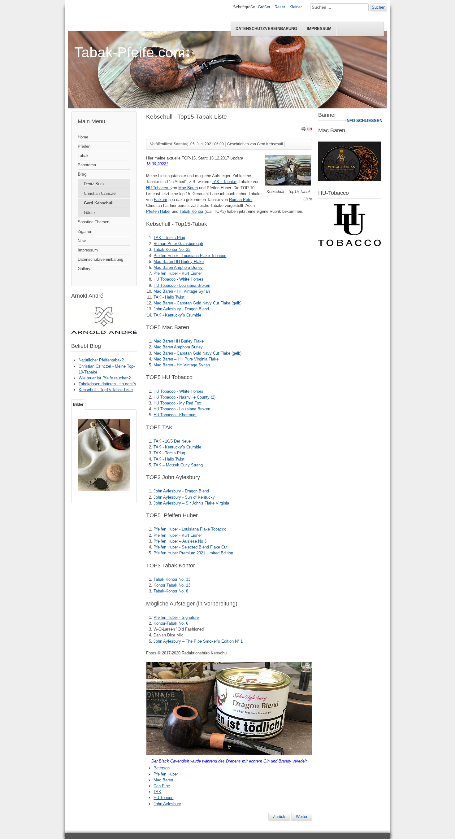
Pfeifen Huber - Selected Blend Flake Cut (191, 547)
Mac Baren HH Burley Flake (179, 261)
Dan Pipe (162, 786)
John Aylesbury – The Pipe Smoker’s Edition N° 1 (198, 641)
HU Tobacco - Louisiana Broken (182, 285)
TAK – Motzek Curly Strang (178, 465)
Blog (82, 174)
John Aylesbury (167, 804)
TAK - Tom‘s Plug (169, 237)
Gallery (84, 268)
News (83, 240)
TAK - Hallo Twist (169, 297)
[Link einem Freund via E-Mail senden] (309, 130)
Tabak (83, 155)
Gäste (89, 212)
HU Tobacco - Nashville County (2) (184, 397)
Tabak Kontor (191, 211)
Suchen (378, 7)
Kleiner (295, 7)
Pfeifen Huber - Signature (176, 617)
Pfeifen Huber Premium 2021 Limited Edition (193, 553)
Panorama (87, 165)
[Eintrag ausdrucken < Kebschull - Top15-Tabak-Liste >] (304, 130)
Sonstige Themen (93, 222)
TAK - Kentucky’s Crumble (177, 315)
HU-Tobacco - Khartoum (175, 415)
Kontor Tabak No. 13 (172, 585)
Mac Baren (188, 188)
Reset (280, 7)
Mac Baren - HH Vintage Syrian (182, 291)
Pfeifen (84, 146)
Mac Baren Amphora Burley (178, 267)
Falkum (160, 199)
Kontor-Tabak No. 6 (171, 623)
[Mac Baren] (349, 179)
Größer (264, 7)
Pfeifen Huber (158, 211)
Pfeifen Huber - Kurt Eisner (178, 273)
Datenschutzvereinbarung (266, 28)
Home (83, 137)
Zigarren (85, 231)
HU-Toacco (163, 797)
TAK (157, 791)
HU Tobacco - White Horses (178, 279)
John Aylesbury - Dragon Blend (181, 309)
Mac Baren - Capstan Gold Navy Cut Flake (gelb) (197, 303)
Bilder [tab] (78, 404)
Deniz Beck (94, 183)
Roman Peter (240, 199)
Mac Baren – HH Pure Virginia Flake (186, 359)
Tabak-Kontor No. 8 (171, 591)
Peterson (162, 768)
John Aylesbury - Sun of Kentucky (184, 497)
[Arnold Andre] (104, 332)
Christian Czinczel (100, 193)
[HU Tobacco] (349, 245)
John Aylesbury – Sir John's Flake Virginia (191, 503)
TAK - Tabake (224, 181)
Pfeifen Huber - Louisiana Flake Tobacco (190, 255)
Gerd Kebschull (99, 203)
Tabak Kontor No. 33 (172, 249)
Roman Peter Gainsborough (178, 243)
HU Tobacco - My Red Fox (177, 403)
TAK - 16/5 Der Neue (172, 441)
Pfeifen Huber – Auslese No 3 (180, 541)
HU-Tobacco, (158, 188)
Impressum (319, 28)
